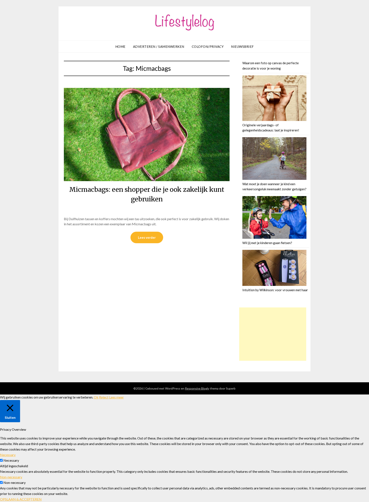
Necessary (11, 460)
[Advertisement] (272, 334)
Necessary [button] (8, 455)
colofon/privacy (208, 46)
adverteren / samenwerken (158, 46)
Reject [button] (103, 397)
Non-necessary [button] (11, 477)
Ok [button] (96, 397)
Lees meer (116, 397)
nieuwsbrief (242, 46)
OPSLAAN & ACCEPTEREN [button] (21, 499)
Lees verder (147, 237)
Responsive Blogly (197, 388)
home (120, 46)
